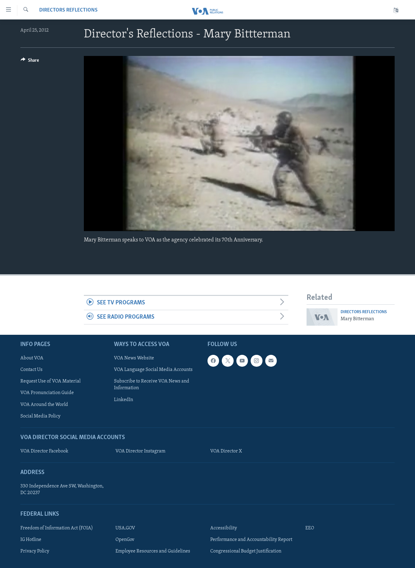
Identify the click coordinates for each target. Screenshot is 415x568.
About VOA (31, 358)
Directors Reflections (68, 10)
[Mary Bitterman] (322, 317)
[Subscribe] (271, 360)
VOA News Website (134, 358)
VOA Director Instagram (140, 451)
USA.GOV (125, 528)
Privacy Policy (34, 551)
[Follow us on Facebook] (213, 360)
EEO (309, 528)
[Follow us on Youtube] (242, 360)
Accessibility (223, 528)
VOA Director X (226, 451)
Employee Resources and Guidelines (152, 551)
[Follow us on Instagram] (256, 360)
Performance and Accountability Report (251, 539)
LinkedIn (123, 399)
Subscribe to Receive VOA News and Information (151, 384)
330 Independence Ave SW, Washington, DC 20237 (62, 489)
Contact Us (31, 369)
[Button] (30, 62)
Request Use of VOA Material (50, 381)
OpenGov (124, 539)
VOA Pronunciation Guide (47, 392)
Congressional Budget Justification (245, 551)
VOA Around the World (44, 404)
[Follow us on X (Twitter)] (227, 360)
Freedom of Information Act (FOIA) (56, 528)
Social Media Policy (40, 416)
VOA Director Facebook (44, 451)
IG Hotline (30, 539)
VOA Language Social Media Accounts (153, 369)
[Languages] (395, 10)
